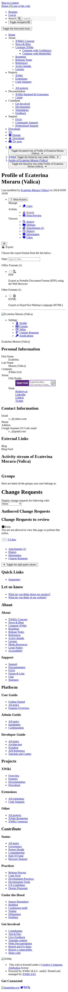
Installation (14, 724)
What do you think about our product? (29, 594)
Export (30, 212)
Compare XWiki (24, 47)
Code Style (14, 875)
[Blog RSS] (29, 987)
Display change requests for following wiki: (25, 500)
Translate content (17, 940)
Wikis (22, 329)
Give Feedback (16, 937)
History (30, 231)
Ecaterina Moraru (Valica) (35, 190)
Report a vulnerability (20, 949)
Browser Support (17, 858)
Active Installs (23, 66)
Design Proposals (18, 888)
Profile (23, 323)
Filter (4, 259)
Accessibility (15, 650)
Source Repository (18, 901)
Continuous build (17, 907)
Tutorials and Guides (19, 753)
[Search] (19, 18)
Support (12, 664)
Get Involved (22, 103)
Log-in (12, 15)
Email (4, 415)
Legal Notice (15, 647)
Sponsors (13, 679)
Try (10, 132)
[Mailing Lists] (25, 987)
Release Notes (16, 631)
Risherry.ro (21, 391)
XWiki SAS (29, 974)
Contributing (15, 930)
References (21, 63)
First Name (7, 356)
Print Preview (33, 215)
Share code (14, 952)
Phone (4, 421)
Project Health (16, 849)
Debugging (14, 914)
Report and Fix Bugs (19, 946)
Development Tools (19, 881)
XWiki (19, 75)
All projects (21, 88)
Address (5, 425)
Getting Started (16, 701)
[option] (37, 277)
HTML (12, 299)
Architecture (15, 744)
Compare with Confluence (36, 50)
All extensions (16, 798)
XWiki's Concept (24, 41)
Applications (26, 335)
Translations (22, 110)
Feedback (20, 113)
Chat (11, 676)
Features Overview (18, 708)
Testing (12, 911)
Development (22, 106)
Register (12, 11)
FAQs (18, 119)
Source (30, 221)
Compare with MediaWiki (36, 53)
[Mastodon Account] (10, 987)
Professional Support (26, 125)
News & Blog (23, 44)
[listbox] (34, 285)
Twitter (19, 400)
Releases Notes (23, 59)
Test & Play (14, 934)
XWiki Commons (18, 821)
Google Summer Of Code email (18, 428)
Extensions (21, 78)
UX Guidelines (16, 885)
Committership (16, 852)
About (4, 375)
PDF (11, 274)
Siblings (30, 224)
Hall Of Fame (16, 855)
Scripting (13, 747)
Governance (15, 846)
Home (11, 34)
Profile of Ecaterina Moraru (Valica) (28, 160)
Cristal (18, 97)
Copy (29, 206)
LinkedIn (20, 394)
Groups (23, 326)
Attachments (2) (35, 228)
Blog (4, 446)
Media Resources (17, 644)
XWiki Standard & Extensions (32, 94)
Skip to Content (10, 2)
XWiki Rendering (18, 818)
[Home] (10, 147)
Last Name (7, 362)
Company (6, 368)
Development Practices (21, 878)
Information (32, 234)
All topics (13, 704)
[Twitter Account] (22, 987)
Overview (13, 775)
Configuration (16, 727)
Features (13, 778)
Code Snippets (23, 81)
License (19, 69)
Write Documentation (20, 943)
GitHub (19, 397)
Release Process (17, 872)
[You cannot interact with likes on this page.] (4, 540)
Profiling (13, 917)
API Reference (16, 750)
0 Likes (12, 539)
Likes (29, 237)
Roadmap (20, 56)
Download (14, 128)
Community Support (26, 122)
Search (12, 18)
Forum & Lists (16, 673)
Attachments (17, 548)
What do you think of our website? (27, 597)
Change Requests (29, 332)
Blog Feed (7, 449)
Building (13, 904)
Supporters (14, 579)
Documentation (16, 667)
